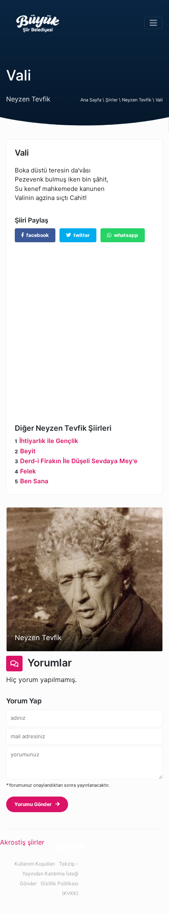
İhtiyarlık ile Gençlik (48, 441)
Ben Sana (34, 481)
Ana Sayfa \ (92, 100)
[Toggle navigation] (153, 23)
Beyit (28, 451)
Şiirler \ (113, 100)
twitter (80, 235)
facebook (36, 235)
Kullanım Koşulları (34, 864)
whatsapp (125, 235)
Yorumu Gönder (34, 804)
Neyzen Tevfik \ (138, 100)
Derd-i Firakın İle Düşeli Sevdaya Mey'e (78, 461)
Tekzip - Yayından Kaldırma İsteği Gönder (49, 873)
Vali (159, 100)
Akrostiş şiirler (22, 842)
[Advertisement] (84, 326)
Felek (28, 471)
